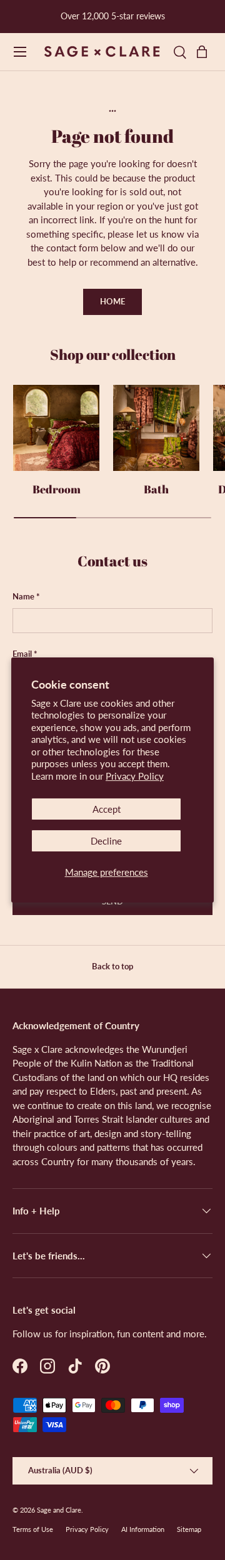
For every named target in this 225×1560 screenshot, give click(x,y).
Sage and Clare (59, 1510)
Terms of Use (32, 1529)
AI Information (142, 1529)
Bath (156, 489)
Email (22, 654)
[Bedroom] (56, 428)
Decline (106, 840)
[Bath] (156, 428)
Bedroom (56, 489)
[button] (205, 51)
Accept (106, 809)
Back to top (112, 966)
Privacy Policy (135, 776)
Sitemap (189, 1529)
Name (23, 596)
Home (112, 301)
